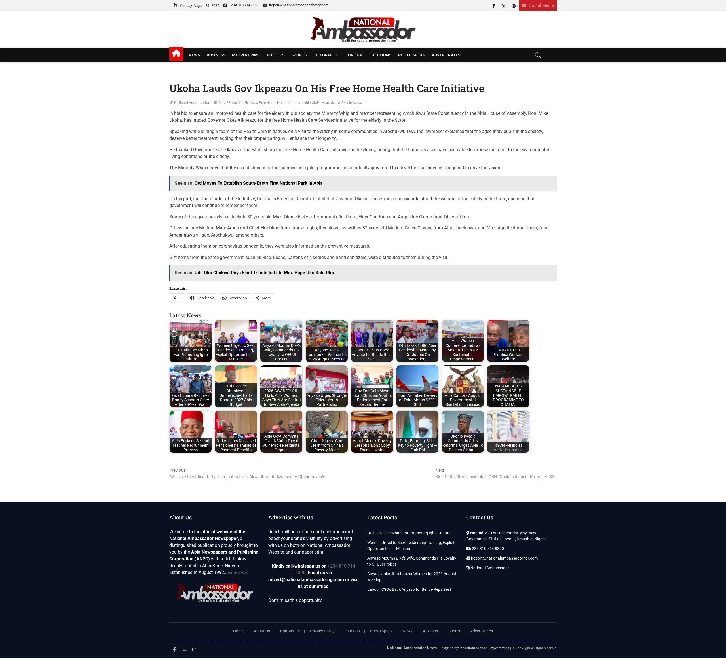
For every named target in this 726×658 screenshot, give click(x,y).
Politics (276, 55)
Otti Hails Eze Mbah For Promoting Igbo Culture (408, 533)
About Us (262, 631)
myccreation (499, 648)
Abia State (312, 103)
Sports (299, 55)
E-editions (380, 55)
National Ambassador (489, 568)
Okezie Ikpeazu (353, 103)
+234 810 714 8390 (243, 5)
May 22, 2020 (229, 103)
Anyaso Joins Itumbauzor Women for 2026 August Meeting (411, 576)
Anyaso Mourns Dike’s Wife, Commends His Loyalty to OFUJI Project (411, 561)
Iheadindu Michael (474, 648)
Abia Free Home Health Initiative (276, 103)
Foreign (353, 55)
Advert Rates (446, 55)
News (194, 55)
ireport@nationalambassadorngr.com (298, 5)
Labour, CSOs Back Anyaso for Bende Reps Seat (409, 589)
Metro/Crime (246, 55)
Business (216, 55)
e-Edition (352, 631)
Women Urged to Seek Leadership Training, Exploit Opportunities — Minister (411, 545)
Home (238, 631)
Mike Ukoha (331, 103)
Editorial (323, 55)
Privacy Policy (322, 631)
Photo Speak (411, 55)
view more (237, 572)
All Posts (430, 631)
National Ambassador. (192, 103)
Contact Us (290, 631)
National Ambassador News (412, 648)
